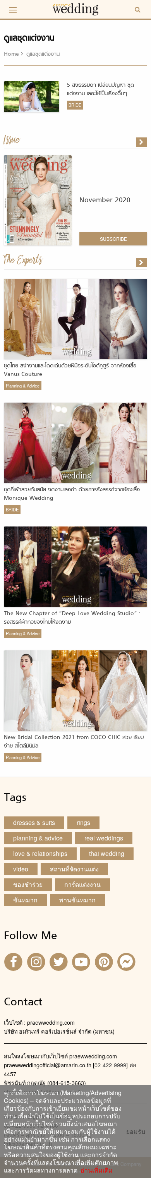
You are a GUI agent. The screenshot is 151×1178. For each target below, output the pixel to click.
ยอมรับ (135, 1131)
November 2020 (104, 200)
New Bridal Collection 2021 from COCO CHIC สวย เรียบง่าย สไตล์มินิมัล (74, 742)
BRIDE (75, 105)
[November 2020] (142, 142)
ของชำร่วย (28, 884)
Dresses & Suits (34, 822)
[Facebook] (14, 961)
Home (11, 54)
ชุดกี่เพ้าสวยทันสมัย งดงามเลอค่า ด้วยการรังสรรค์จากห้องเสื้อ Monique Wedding (72, 494)
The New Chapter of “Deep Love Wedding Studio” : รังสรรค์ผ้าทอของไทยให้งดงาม (72, 618)
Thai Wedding (106, 853)
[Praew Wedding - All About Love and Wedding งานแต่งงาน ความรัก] (75, 8)
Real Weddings (103, 837)
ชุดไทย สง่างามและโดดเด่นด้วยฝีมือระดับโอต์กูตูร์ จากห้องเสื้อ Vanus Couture (70, 370)
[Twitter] (59, 961)
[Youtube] (82, 961)
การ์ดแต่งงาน (82, 884)
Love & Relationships (40, 853)
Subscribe (113, 238)
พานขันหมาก (77, 899)
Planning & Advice (22, 385)
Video (20, 868)
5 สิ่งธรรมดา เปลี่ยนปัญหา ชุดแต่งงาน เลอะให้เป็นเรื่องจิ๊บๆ (100, 89)
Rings (83, 822)
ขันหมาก (25, 899)
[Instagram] (36, 961)
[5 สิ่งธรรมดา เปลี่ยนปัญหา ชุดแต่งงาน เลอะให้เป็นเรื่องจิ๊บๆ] (142, 262)
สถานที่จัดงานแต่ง (74, 868)
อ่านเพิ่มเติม (95, 1170)
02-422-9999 (110, 1065)
